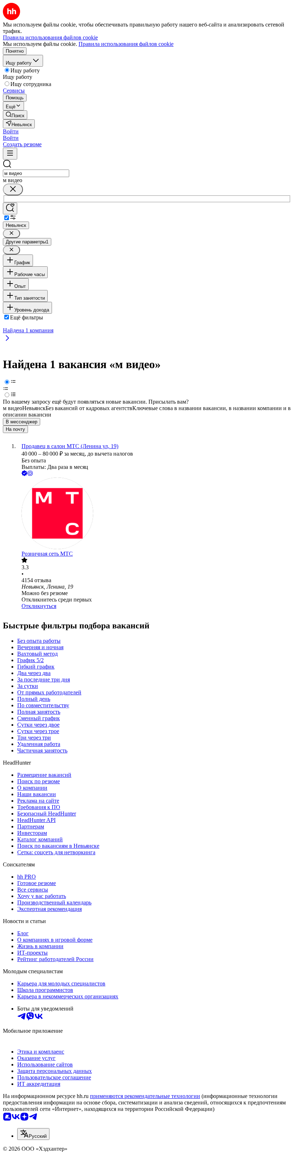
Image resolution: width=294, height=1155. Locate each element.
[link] (15, 114)
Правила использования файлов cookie (126, 44)
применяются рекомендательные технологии (145, 1096)
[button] (11, 131)
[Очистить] (13, 189)
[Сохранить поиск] (10, 208)
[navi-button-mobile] (10, 154)
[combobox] (36, 173)
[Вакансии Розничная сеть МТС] (154, 514)
